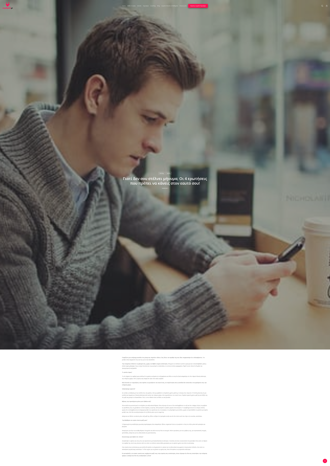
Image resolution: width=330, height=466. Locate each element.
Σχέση (168, 173)
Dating (162, 173)
